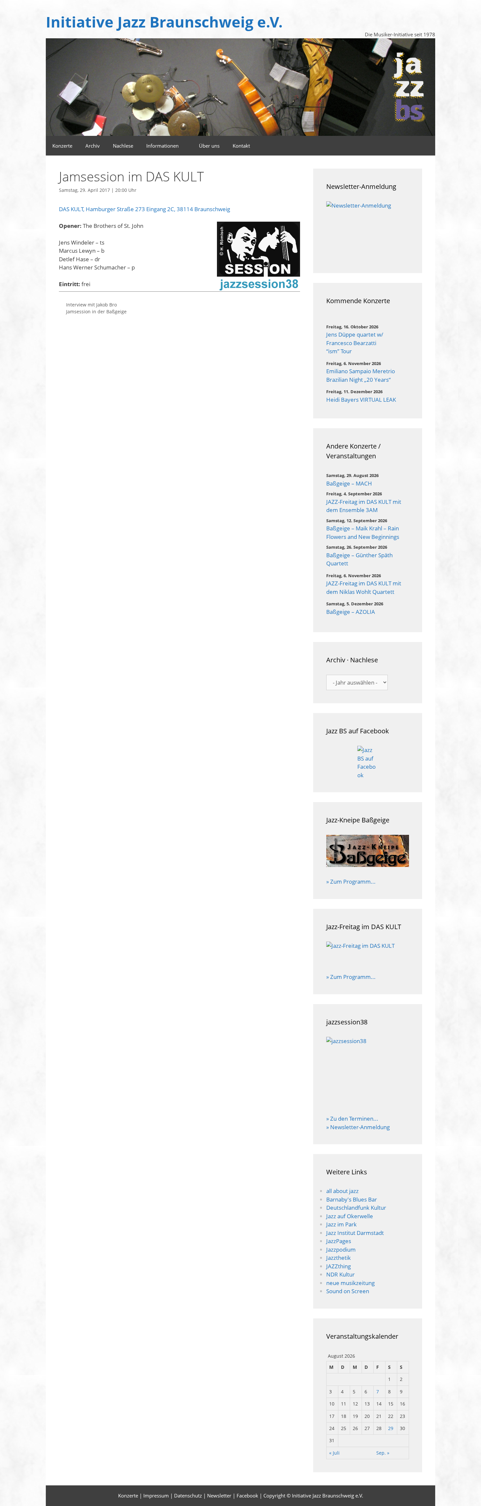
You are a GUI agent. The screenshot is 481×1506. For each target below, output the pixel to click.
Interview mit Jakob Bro (91, 305)
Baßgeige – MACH (349, 483)
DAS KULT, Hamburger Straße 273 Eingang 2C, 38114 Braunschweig (144, 209)
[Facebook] (426, 146)
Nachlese (123, 145)
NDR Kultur (340, 1274)
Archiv (92, 145)
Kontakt (241, 145)
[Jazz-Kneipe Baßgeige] (367, 865)
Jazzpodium (341, 1249)
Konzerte (62, 145)
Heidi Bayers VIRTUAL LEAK (361, 399)
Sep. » (382, 1453)
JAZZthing (338, 1266)
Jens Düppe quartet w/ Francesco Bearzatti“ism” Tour (354, 343)
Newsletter (219, 1495)
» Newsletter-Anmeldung (358, 1127)
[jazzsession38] (367, 1071)
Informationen (162, 145)
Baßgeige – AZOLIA (350, 611)
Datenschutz (188, 1495)
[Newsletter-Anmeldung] (367, 230)
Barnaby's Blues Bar (351, 1199)
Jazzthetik (338, 1257)
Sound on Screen (347, 1291)
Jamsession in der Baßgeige (96, 311)
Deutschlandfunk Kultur (356, 1207)
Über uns (209, 145)
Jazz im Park (341, 1224)
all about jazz (342, 1191)
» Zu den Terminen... (352, 1118)
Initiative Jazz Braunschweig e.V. (164, 22)
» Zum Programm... (351, 881)
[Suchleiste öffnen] (408, 146)
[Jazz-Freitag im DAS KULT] (367, 953)
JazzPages (338, 1241)
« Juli (334, 1453)
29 (390, 1428)
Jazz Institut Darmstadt (355, 1233)
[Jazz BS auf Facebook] (367, 762)
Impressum (156, 1495)
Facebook (247, 1495)
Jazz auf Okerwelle (349, 1216)
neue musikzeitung (350, 1283)
